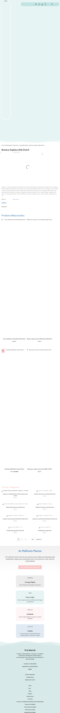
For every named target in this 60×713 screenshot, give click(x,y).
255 (33, 539)
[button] (36, 4)
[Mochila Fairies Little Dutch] (45, 531)
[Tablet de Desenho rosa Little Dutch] (15, 507)
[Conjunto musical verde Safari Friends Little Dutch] (15, 519)
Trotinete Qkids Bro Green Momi (14, 469)
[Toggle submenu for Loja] (42, 688)
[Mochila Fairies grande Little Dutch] (15, 531)
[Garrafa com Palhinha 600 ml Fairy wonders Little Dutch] (15, 495)
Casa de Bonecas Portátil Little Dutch (14, 339)
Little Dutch (16, 199)
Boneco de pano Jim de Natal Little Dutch (39, 339)
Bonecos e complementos (20, 145)
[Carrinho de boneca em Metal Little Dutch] (45, 495)
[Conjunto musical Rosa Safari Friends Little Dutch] (45, 519)
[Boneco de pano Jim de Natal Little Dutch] (39, 278)
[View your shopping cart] (52, 4)
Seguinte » (39, 539)
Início (3, 145)
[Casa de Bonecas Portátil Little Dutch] (14, 278)
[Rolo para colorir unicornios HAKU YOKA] (39, 408)
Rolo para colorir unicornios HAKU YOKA (39, 469)
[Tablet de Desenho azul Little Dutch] (45, 507)
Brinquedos (9, 145)
